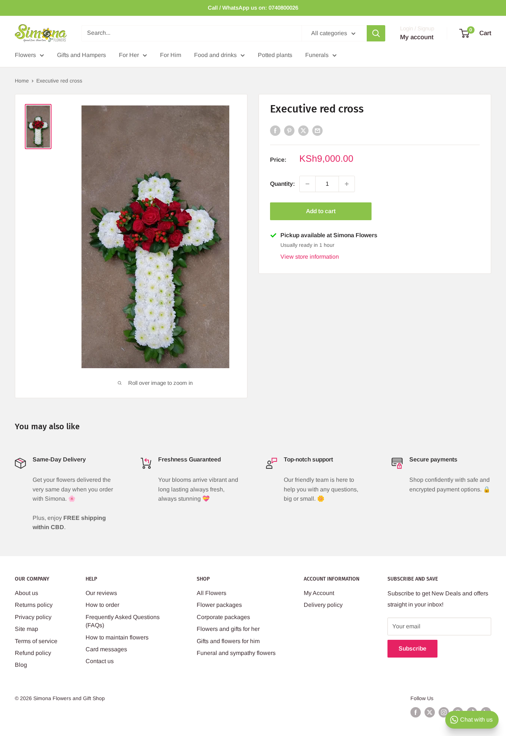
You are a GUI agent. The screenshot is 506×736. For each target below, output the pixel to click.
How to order (102, 605)
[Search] (376, 33)
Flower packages (219, 605)
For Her (129, 55)
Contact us (100, 661)
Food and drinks (215, 55)
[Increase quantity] (346, 184)
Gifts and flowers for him (228, 641)
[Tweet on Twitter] (303, 130)
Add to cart (321, 211)
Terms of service (36, 641)
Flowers (25, 55)
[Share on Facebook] (275, 130)
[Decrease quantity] (307, 184)
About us (26, 593)
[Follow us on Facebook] (415, 712)
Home (22, 81)
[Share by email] (317, 130)
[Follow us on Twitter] (430, 712)
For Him (170, 55)
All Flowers (211, 593)
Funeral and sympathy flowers (236, 653)
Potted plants (275, 55)
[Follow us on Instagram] (444, 712)
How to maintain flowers (117, 637)
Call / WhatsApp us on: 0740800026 (253, 7)
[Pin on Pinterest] (289, 130)
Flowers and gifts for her (228, 629)
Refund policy (33, 653)
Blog (21, 665)
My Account (319, 593)
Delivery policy (323, 605)
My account (416, 37)
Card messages (106, 649)
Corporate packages (223, 617)
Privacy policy (33, 617)
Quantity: (282, 184)
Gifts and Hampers (81, 55)
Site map (26, 629)
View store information (309, 256)
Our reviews (101, 593)
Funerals (317, 55)
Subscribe (412, 648)
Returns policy (34, 605)
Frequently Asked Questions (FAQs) (123, 621)
